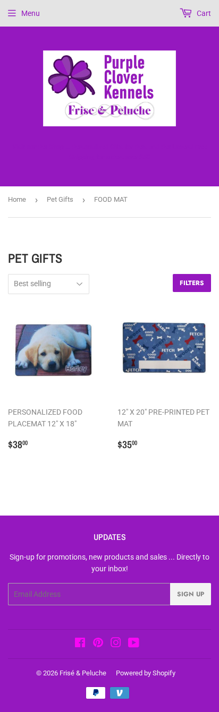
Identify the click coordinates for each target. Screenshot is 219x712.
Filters (192, 283)
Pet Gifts (60, 199)
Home (17, 199)
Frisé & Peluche (83, 673)
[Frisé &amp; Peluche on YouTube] (133, 644)
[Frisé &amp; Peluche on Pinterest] (98, 644)
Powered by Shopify (145, 673)
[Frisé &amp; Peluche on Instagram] (116, 644)
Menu (30, 13)
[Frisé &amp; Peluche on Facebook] (80, 644)
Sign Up (190, 594)
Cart (203, 13)
